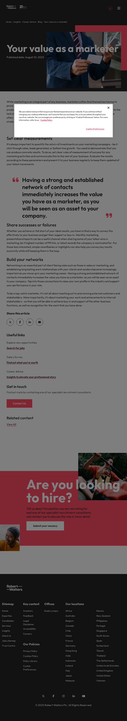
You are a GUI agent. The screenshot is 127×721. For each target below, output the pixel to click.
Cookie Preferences (95, 129)
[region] (63, 121)
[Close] (108, 107)
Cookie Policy (46, 120)
